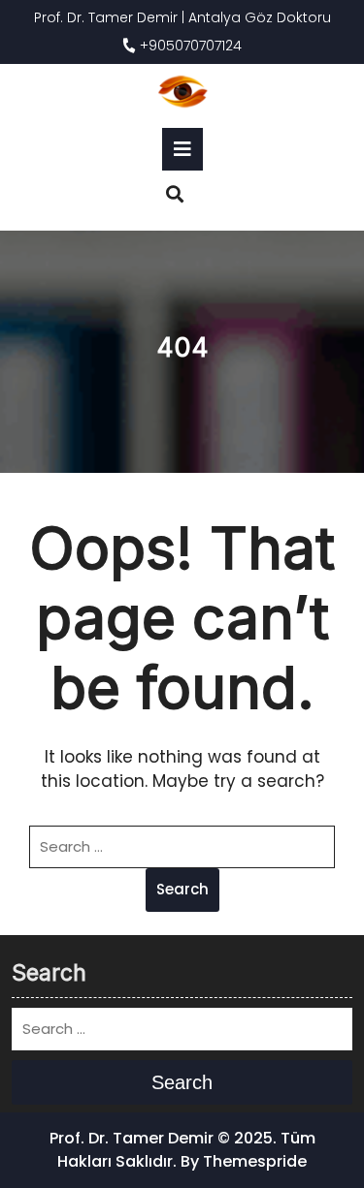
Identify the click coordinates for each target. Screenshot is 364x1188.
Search (182, 889)
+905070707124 (189, 45)
